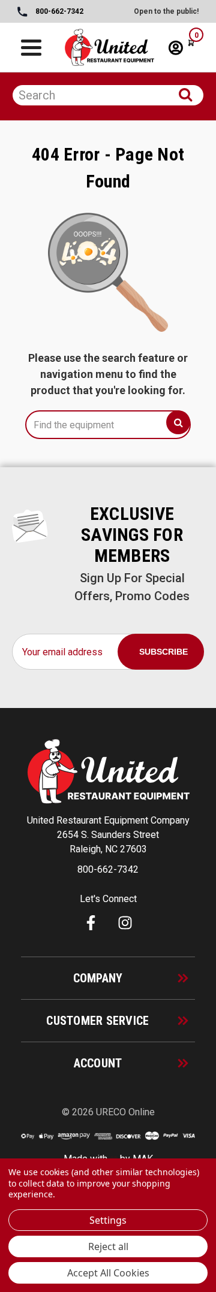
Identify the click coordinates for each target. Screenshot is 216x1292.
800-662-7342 (58, 11)
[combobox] (108, 95)
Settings (108, 1220)
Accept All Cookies (108, 1272)
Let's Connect (108, 898)
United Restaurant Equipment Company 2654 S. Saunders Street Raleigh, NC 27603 (108, 835)
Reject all (108, 1246)
